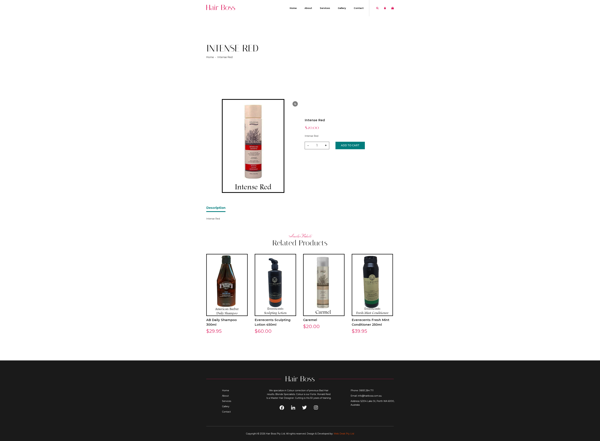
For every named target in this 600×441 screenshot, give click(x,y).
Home (293, 8)
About (308, 8)
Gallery (342, 8)
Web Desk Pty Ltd (344, 433)
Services (325, 8)
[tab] (215, 208)
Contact (359, 8)
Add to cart (350, 145)
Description (215, 208)
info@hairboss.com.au (370, 395)
